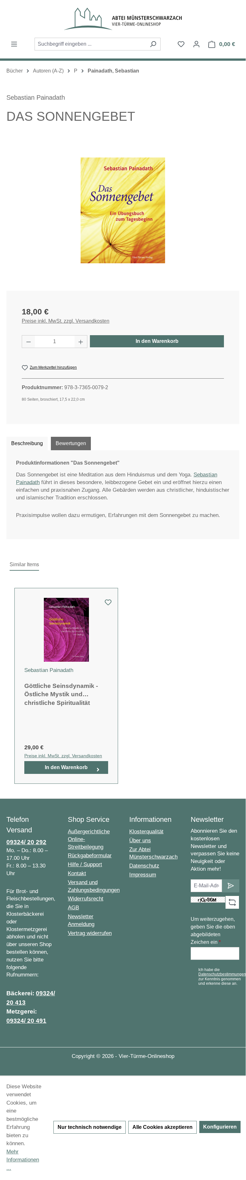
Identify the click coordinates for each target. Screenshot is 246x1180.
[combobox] (90, 44)
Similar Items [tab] (24, 564)
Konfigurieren (220, 1127)
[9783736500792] (123, 210)
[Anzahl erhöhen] (81, 341)
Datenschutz (144, 866)
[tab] (27, 443)
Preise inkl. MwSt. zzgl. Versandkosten (65, 321)
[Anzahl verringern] (28, 341)
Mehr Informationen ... (22, 1160)
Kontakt (77, 873)
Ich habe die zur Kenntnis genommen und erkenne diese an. (222, 977)
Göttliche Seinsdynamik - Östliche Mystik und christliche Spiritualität (61, 694)
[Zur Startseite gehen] (122, 19)
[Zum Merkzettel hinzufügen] (108, 604)
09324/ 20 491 (26, 1020)
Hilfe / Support (85, 864)
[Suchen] (153, 44)
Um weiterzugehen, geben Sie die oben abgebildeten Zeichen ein (213, 930)
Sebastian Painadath (35, 97)
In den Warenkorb (157, 341)
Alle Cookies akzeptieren (162, 1127)
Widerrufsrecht (85, 899)
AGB (73, 908)
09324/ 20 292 (26, 842)
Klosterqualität (146, 832)
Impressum (142, 875)
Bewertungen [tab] (71, 443)
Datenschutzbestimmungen (222, 974)
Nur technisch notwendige (90, 1127)
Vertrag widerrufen (90, 933)
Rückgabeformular (90, 855)
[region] (123, 210)
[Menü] (14, 44)
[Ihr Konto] (196, 44)
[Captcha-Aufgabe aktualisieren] (232, 902)
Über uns (140, 840)
